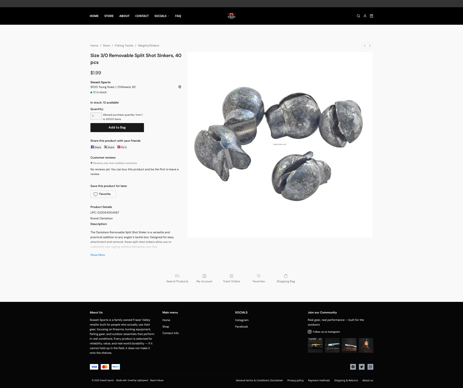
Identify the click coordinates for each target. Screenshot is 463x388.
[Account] (365, 16)
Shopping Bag (286, 281)
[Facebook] (353, 367)
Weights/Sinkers (148, 45)
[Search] (358, 16)
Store (106, 45)
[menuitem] (364, 45)
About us (367, 380)
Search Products (177, 281)
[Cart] (371, 16)
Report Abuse (157, 380)
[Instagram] (370, 367)
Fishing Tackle (124, 45)
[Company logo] (231, 15)
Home (94, 45)
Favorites (259, 281)
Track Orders (231, 281)
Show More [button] (97, 255)
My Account (204, 281)
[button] (103, 194)
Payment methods (319, 380)
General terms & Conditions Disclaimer (259, 380)
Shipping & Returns (346, 380)
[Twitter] (362, 367)
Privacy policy (295, 380)
